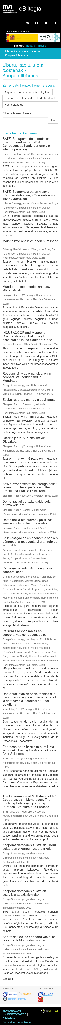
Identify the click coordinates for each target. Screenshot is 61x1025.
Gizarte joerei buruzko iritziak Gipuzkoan (24, 439)
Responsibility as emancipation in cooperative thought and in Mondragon (27, 377)
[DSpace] (49, 1010)
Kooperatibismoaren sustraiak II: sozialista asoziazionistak (26, 892)
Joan (53, 120)
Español (31, 45)
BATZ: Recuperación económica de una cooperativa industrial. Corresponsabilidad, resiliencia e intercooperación (28, 143)
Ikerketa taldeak (46, 98)
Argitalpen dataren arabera (21, 92)
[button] (36, 23)
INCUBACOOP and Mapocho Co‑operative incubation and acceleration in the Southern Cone (27, 336)
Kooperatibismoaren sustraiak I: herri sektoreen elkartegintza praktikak (29, 846)
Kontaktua (9, 1022)
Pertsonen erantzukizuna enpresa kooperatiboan (27, 570)
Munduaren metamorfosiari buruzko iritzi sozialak (28, 288)
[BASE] (25, 993)
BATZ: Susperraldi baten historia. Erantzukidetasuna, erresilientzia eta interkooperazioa (29, 195)
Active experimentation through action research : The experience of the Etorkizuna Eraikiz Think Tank (30, 487)
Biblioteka (9, 1018)
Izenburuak (11, 98)
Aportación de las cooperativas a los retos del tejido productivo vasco (29, 938)
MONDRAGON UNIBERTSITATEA (14, 1012)
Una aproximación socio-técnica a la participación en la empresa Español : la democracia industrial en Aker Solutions (30, 699)
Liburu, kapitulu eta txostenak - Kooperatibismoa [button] (23, 53)
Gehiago (8, 979)
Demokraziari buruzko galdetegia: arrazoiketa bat (27, 503)
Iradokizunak (24, 1022)
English (42, 45)
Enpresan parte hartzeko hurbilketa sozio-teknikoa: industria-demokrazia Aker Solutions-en (29, 750)
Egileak (45, 92)
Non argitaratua (14, 104)
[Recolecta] (15, 998)
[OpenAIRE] (10, 993)
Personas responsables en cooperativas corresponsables (25, 632)
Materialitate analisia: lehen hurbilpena (30, 240)
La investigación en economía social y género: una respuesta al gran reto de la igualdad (30, 541)
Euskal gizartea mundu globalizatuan (30, 399)
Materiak (27, 98)
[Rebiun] (40, 998)
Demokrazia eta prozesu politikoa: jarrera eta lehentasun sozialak (27, 521)
